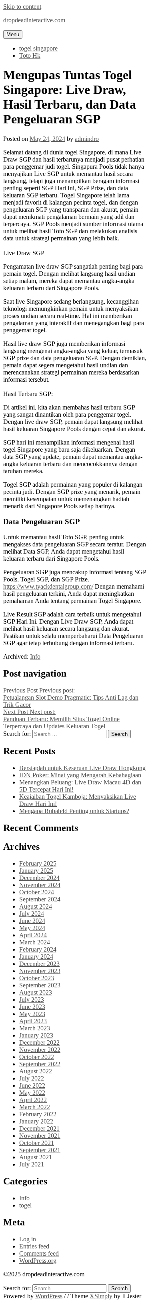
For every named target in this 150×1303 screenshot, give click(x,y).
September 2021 (39, 1150)
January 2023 (36, 1035)
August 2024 (35, 906)
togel (25, 1205)
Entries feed (34, 1246)
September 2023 (39, 985)
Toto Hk (29, 55)
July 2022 (31, 1078)
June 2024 (32, 920)
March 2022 (34, 1107)
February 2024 (37, 949)
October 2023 (36, 978)
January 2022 (36, 1121)
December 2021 (39, 1128)
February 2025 (37, 863)
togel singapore (38, 48)
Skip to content (22, 6)
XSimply (101, 1296)
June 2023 (32, 1006)
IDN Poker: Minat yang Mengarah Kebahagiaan (80, 775)
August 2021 (35, 1157)
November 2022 (39, 1049)
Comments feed (39, 1253)
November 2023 (39, 970)
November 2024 (39, 885)
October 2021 (36, 1142)
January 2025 (36, 870)
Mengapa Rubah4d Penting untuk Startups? (74, 811)
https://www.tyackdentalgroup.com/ (48, 586)
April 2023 (33, 1021)
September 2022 (39, 1064)
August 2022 (35, 1071)
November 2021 (39, 1135)
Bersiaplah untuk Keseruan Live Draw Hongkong (82, 768)
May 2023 (32, 1013)
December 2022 (39, 1042)
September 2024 (39, 899)
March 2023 (34, 1028)
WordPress (48, 1296)
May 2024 (32, 928)
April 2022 (33, 1099)
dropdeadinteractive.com (34, 20)
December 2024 (39, 877)
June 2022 (32, 1085)
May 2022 (32, 1092)
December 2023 (39, 963)
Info (35, 656)
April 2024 (33, 935)
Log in (27, 1239)
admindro (87, 138)
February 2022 (37, 1114)
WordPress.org (37, 1260)
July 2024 (31, 913)
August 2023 (35, 992)
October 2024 (36, 892)
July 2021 (31, 1164)
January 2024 (36, 956)
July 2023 (31, 999)
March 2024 (34, 942)
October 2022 (36, 1056)
